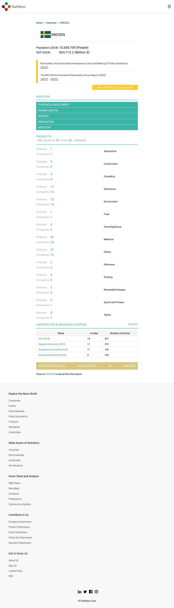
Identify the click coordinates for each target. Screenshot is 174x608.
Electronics (110, 189)
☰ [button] (169, 6)
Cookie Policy (16, 570)
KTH (44, 338)
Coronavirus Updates (20, 504)
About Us (13, 560)
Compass (14, 493)
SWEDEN (50, 374)
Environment (110, 201)
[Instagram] (96, 592)
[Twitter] (85, 592)
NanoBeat (14, 488)
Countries (51, 22)
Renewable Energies (114, 289)
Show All (133, 324)
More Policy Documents (115, 87)
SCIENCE (43, 116)
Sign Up (13, 565)
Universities (15, 432)
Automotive (110, 151)
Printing (108, 277)
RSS (11, 576)
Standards (14, 427)
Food (106, 214)
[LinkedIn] (80, 592)
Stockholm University (53, 349)
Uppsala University (51, 344)
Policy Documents (18, 416)
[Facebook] (91, 592)
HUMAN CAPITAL (48, 110)
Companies (15, 400)
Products (13, 421)
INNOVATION (46, 122)
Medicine (109, 239)
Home (39, 22)
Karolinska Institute (52, 355)
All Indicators (15, 465)
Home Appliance (112, 226)
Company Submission (20, 521)
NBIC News (15, 483)
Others (107, 251)
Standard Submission (20, 542)
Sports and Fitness (114, 302)
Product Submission (19, 527)
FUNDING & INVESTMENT (53, 104)
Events (12, 405)
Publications (15, 498)
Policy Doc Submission (20, 537)
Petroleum (109, 264)
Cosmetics (109, 176)
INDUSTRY (44, 127)
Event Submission (18, 532)
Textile (107, 314)
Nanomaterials (16, 411)
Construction (111, 163)
